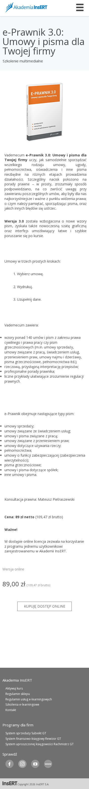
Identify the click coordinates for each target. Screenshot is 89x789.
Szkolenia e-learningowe (22, 704)
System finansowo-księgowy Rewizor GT (33, 739)
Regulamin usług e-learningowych (28, 699)
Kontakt (10, 710)
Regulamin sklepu (17, 694)
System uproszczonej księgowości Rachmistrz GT (39, 744)
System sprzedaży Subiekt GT (25, 733)
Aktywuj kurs (14, 688)
